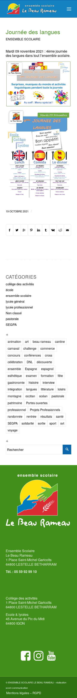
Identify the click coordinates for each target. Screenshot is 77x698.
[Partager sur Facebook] (9, 230)
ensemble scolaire (23, 39)
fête (60, 375)
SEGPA (11, 324)
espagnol (47, 369)
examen (31, 375)
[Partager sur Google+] (24, 230)
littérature (47, 389)
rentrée (31, 416)
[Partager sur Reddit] (60, 230)
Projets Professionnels (45, 410)
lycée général (15, 301)
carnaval (13, 348)
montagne (14, 396)
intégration (15, 389)
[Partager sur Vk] (53, 230)
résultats (46, 416)
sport (52, 423)
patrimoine (15, 403)
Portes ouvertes (36, 403)
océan (43, 396)
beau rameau (42, 341)
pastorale (12, 318)
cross (48, 355)
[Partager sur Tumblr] (45, 230)
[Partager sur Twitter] (17, 230)
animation (14, 341)
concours (14, 355)
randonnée (15, 416)
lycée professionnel (19, 307)
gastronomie (16, 382)
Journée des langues (33, 32)
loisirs (61, 389)
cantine (60, 341)
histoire (33, 382)
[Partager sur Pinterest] (31, 230)
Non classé (14, 313)
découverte (44, 362)
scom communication (17, 687)
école (9, 289)
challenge (29, 348)
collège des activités (20, 284)
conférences (32, 355)
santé (60, 416)
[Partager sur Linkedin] (38, 230)
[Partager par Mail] (67, 230)
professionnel (17, 410)
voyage (13, 430)
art (27, 341)
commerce (47, 348)
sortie (41, 423)
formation (47, 375)
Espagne (31, 369)
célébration (15, 362)
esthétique (15, 375)
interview (49, 382)
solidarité (28, 423)
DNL (30, 362)
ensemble (14, 369)
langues (31, 389)
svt (62, 423)
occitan (30, 396)
